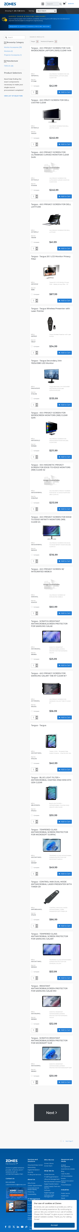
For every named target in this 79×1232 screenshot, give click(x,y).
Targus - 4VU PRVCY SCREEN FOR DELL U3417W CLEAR (50, 101)
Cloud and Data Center (35, 1165)
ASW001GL (34, 597)
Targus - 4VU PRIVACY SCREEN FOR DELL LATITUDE (51, 205)
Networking (31, 1167)
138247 (33, 342)
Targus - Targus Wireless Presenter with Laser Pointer (50, 309)
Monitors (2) (8, 51)
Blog (62, 1171)
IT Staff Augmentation (51, 1177)
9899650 (34, 1019)
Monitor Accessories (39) (13, 47)
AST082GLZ (35, 128)
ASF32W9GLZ (35, 440)
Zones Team (48, 1166)
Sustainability (32, 1194)
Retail (63, 1198)
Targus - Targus (38, 725)
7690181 (33, 237)
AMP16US (34, 336)
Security (30, 1172)
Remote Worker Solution (52, 1181)
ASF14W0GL (35, 75)
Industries (65, 1190)
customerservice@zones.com (16, 1184)
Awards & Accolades (68, 1169)
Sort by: (37, 11)
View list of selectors (13, 96)
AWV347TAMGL (36, 961)
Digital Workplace (34, 1170)
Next (50, 1112)
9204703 (34, 602)
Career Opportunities (35, 1185)
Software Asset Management (49, 1195)
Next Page (69, 1141)
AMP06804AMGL (36, 909)
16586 (32, 289)
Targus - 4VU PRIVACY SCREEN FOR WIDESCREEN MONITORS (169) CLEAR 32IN (49, 415)
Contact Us (10, 1178)
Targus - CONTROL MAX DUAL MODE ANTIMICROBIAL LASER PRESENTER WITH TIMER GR (51, 884)
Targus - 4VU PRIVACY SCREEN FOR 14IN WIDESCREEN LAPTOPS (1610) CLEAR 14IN (51, 49)
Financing (31, 1192)
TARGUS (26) (8, 66)
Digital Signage (49, 1192)
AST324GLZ (35, 180)
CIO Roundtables (66, 1176)
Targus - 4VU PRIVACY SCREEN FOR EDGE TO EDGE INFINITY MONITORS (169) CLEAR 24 (51, 519)
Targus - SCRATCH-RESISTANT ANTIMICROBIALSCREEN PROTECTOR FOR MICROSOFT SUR (49, 1040)
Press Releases (66, 1185)
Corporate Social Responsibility (33, 1188)
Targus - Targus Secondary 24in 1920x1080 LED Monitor (46, 362)
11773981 (33, 81)
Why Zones (31, 1183)
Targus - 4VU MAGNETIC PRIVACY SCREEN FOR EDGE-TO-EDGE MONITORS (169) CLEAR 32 (50, 467)
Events (63, 1178)
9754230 (34, 758)
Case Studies (65, 1174)
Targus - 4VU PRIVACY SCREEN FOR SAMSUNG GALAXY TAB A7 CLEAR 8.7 (48, 674)
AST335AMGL (35, 701)
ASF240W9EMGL (36, 544)
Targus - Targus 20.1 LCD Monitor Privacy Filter (50, 257)
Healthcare (65, 1196)
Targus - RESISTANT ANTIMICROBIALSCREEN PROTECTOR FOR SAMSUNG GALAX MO (49, 988)
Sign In (71, 3)
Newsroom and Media (67, 1160)
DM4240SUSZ (35, 388)
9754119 (33, 915)
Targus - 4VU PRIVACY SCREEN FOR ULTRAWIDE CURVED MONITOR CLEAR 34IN (50, 154)
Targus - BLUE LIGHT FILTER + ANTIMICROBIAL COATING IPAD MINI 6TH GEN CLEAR (51, 780)
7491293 (33, 133)
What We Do (49, 1171)
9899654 (34, 654)
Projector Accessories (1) (13, 55)
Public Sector (65, 1193)
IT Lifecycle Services (34, 1174)
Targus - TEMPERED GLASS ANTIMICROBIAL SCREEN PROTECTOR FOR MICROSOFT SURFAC (49, 832)
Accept (54, 1225)
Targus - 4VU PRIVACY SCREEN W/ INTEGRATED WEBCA (47, 570)
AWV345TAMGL (36, 857)
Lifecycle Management (51, 1179)
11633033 (34, 550)
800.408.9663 (10, 1182)
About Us (31, 1179)
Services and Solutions (33, 1160)
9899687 (34, 863)
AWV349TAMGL (36, 753)
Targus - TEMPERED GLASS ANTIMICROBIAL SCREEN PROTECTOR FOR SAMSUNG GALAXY (49, 936)
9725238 (34, 394)
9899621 (33, 1071)
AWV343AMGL (36, 1065)
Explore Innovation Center (67, 1181)
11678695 (34, 446)
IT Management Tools (34, 1200)
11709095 (34, 185)
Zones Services (49, 1174)
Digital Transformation (51, 1184)
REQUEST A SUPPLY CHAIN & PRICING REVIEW (30, 26)
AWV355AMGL (35, 649)
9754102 (33, 811)
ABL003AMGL (35, 805)
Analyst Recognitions (65, 1165)
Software (47, 1190)
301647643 (34, 498)
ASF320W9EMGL (36, 492)
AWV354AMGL (36, 1013)
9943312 (33, 706)
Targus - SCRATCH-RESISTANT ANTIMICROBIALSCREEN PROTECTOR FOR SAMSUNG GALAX (49, 623)
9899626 (34, 967)
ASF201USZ (34, 284)
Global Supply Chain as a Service (52, 1187)
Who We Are (49, 1160)
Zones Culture (48, 1163)
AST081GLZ (34, 232)
